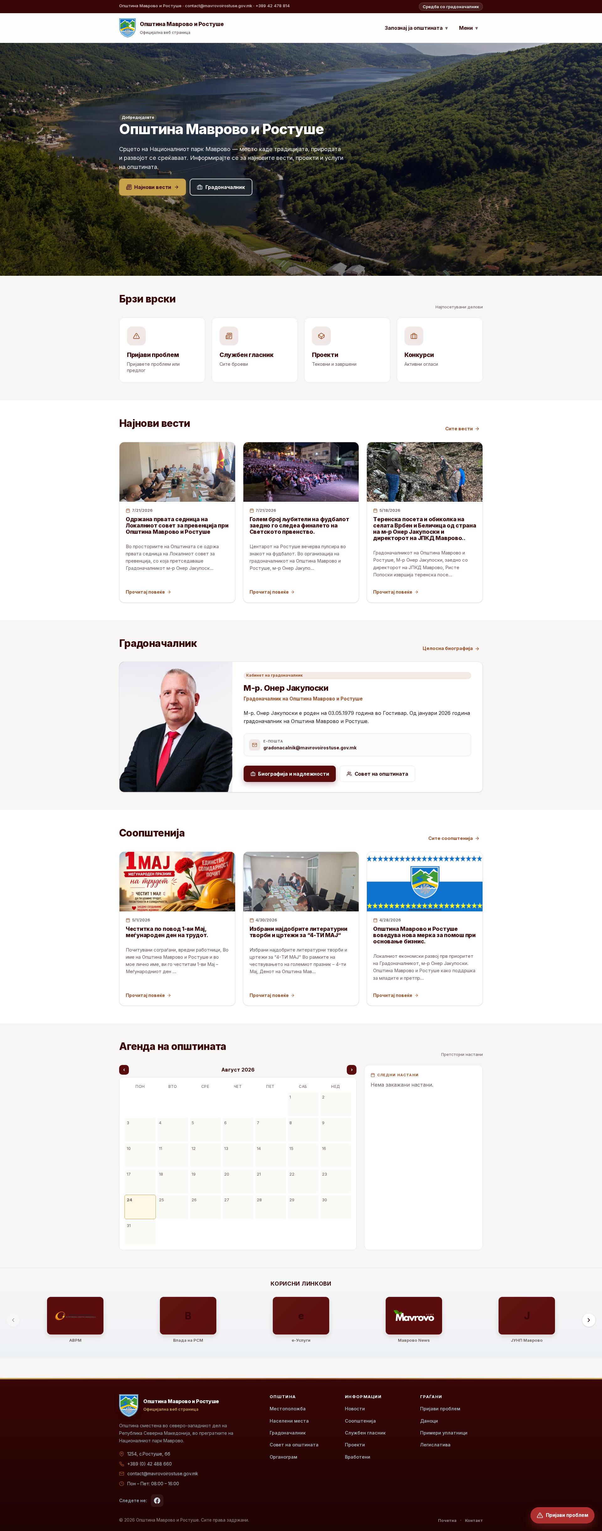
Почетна (447, 1520)
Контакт (474, 1520)
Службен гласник (365, 1432)
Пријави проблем (440, 1408)
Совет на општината (294, 1444)
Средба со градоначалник (451, 6)
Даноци (429, 1421)
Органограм (283, 1457)
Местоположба (288, 1408)
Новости (355, 1408)
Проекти (355, 1444)
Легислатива (435, 1444)
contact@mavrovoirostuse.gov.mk (162, 1473)
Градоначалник (288, 1432)
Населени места (289, 1421)
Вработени (357, 1457)
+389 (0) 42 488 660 (149, 1463)
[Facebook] (157, 1500)
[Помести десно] (589, 1320)
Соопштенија (360, 1421)
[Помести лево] (13, 1320)
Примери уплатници (443, 1432)
